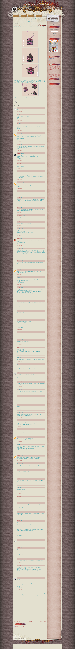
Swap (53, 74)
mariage (59, 75)
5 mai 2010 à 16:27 (19, 562)
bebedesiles (19, 496)
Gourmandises (55, 69)
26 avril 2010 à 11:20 (19, 120)
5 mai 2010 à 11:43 (19, 556)
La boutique (55, 71)
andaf (18, 347)
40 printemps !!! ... (19, 25)
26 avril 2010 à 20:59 (19, 212)
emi (17, 123)
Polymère (50, 73)
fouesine (18, 310)
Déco (53, 68)
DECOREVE (19, 287)
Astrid (18, 133)
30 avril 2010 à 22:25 (19, 409)
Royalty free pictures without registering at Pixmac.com (22, 639)
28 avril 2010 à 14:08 (19, 344)
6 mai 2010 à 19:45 (19, 589)
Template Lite (22, 638)
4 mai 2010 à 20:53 (19, 537)
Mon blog (51, 81)
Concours (50, 67)
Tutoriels (31, 15)
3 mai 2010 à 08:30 (19, 467)
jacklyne (18, 238)
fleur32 (18, 520)
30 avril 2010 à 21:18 (19, 393)
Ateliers (23, 15)
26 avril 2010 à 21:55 (19, 235)
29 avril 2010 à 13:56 (19, 370)
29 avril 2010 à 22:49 (19, 386)
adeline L (18, 372)
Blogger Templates (16, 637)
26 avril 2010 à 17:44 (19, 168)
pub (50, 76)
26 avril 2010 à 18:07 (19, 179)
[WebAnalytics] (51, 94)
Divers (50, 68)
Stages (50, 74)
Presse (39, 15)
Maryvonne (19, 182)
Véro (18, 300)
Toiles (56, 74)
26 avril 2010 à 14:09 (19, 141)
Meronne (18, 260)
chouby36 (19, 565)
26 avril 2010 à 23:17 (19, 245)
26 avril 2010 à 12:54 (19, 130)
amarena (18, 455)
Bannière (56, 66)
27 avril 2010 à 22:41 (19, 298)
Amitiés (50, 66)
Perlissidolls (51, 72)
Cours (55, 67)
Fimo (50, 70)
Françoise (19, 404)
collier (56, 75)
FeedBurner (57, 35)
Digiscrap (58, 67)
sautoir (52, 76)
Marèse (18, 144)
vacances (55, 76)
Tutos (59, 74)
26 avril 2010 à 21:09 (19, 219)
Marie (18, 269)
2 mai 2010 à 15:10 (19, 460)
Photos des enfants (56, 72)
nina (17, 332)
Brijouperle (19, 511)
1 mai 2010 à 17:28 (19, 441)
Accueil (16, 15)
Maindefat (19, 153)
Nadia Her (19, 540)
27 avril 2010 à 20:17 (19, 284)
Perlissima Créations (37, 4)
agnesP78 (19, 163)
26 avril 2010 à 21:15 (19, 225)
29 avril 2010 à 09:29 (19, 354)
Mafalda (18, 197)
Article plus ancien (43, 621)
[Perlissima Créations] (49, 59)
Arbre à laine (19, 502)
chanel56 (18, 478)
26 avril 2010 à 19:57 (19, 188)
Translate (57, 24)
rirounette (19, 339)
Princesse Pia (19, 381)
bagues (50, 75)
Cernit (59, 66)
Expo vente (57, 68)
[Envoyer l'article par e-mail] (15, 101)
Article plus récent (17, 621)
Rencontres (58, 73)
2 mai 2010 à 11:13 (19, 452)
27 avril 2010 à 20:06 (19, 274)
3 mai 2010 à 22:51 (19, 493)
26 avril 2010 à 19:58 (19, 194)
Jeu (18, 102)
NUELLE (18, 207)
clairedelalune (19, 215)
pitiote (18, 469)
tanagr (18, 577)
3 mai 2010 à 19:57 (19, 484)
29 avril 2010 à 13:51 (19, 361)
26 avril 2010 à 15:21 (19, 150)
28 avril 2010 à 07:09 (19, 308)
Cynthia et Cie (19, 107)
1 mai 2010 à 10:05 (19, 426)
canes (53, 75)
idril (17, 114)
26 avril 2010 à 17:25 (19, 160)
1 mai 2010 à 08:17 (19, 417)
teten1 (18, 436)
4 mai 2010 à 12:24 (19, 500)
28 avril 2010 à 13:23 (19, 329)
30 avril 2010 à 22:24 (19, 402)
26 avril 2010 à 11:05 (19, 111)
